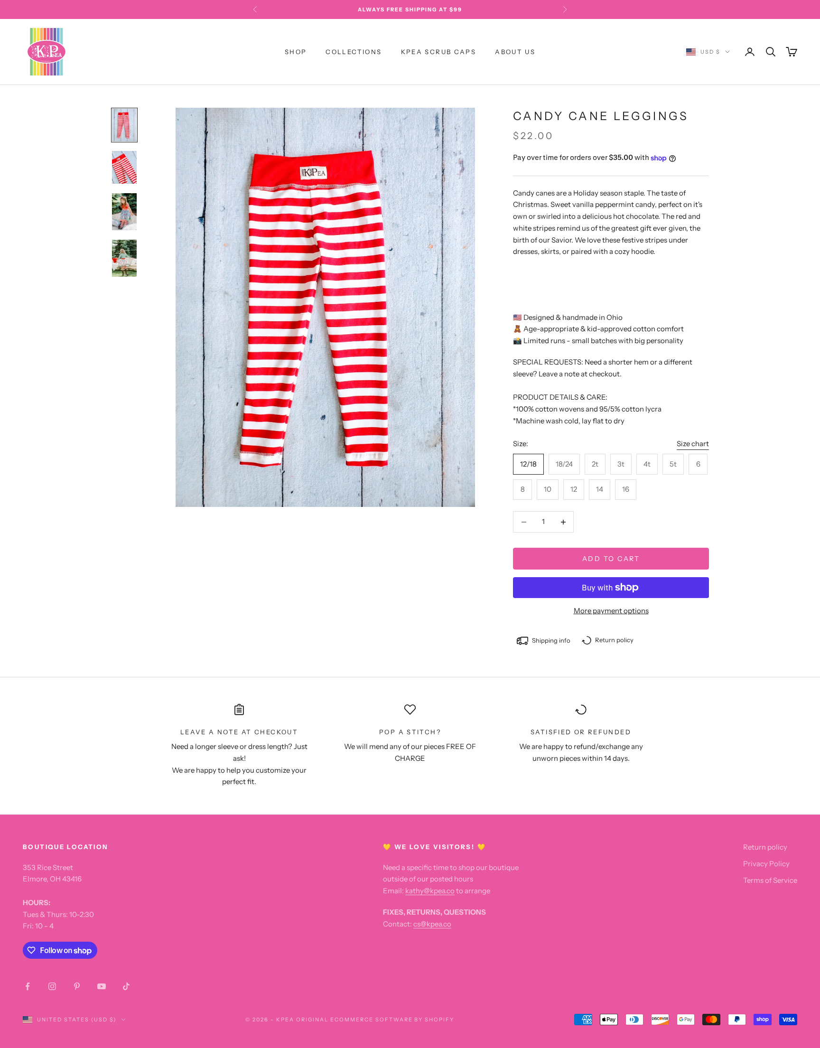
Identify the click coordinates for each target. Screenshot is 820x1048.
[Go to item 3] (124, 211)
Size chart (693, 443)
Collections (354, 52)
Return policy (765, 847)
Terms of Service (770, 880)
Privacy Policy (766, 863)
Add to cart (611, 558)
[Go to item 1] (124, 125)
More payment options (611, 610)
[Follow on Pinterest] (77, 986)
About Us (515, 52)
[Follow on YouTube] (101, 986)
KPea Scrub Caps (438, 52)
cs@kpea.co (432, 923)
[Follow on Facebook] (27, 986)
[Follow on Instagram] (52, 986)
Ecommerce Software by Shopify (392, 1019)
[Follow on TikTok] (126, 986)
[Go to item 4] (124, 258)
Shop (296, 52)
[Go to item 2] (124, 167)
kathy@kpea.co (430, 890)
